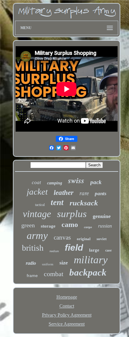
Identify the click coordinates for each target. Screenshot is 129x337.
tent (57, 202)
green (28, 225)
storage (48, 226)
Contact (66, 306)
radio (31, 263)
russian (105, 225)
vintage (37, 213)
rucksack (84, 203)
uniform (47, 264)
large (94, 250)
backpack (87, 272)
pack (96, 182)
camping (54, 183)
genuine (102, 216)
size (63, 263)
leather (64, 192)
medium (54, 251)
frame (32, 275)
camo (70, 224)
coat (36, 182)
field (74, 247)
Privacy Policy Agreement (67, 315)
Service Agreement (67, 324)
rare (84, 193)
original (84, 239)
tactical (40, 205)
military (91, 260)
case (108, 250)
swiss (76, 180)
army (37, 235)
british (33, 247)
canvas (62, 237)
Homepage (66, 297)
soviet (101, 239)
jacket (37, 191)
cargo (88, 227)
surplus (72, 213)
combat (53, 274)
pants (100, 193)
